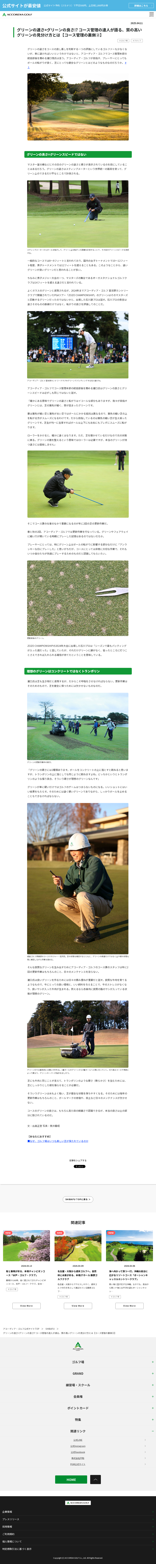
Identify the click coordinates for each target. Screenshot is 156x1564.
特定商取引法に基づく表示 (17, 1549)
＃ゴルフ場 (123, 40)
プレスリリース (10, 1519)
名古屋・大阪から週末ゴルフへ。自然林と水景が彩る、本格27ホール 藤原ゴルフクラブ (77, 1275)
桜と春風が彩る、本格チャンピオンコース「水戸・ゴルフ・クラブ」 (25, 1273)
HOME (71, 1479)
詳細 (141, 5)
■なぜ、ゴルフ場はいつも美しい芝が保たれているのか (57, 1141)
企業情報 (7, 1511)
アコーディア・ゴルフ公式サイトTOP (21, 1328)
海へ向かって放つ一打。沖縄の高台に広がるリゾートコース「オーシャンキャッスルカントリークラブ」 (128, 1275)
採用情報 (7, 1526)
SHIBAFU (50, 1328)
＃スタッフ (137, 40)
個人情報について (12, 1541)
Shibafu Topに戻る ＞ (78, 1199)
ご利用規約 (8, 1534)
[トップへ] (95, 1479)
